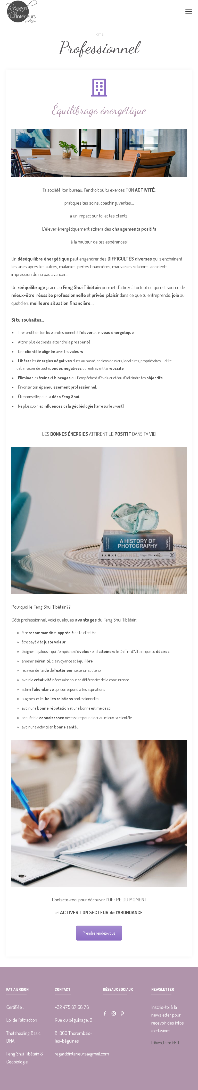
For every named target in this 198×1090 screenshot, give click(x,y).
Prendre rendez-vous (99, 933)
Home (98, 34)
